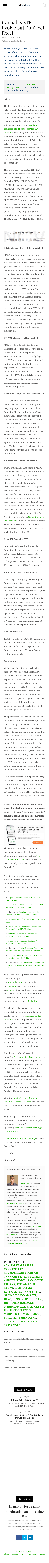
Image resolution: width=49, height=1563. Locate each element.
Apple (22, 982)
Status (42, 1554)
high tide (35, 1299)
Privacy (23, 1554)
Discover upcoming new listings (20, 1138)
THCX (7, 1321)
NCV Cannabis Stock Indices (28, 1057)
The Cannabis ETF (25, 1321)
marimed (10, 1314)
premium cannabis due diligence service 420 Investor (21, 129)
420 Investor (25, 1184)
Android (12, 982)
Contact (15, 1554)
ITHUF (27, 1310)
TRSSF (8, 1325)
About (6, 1554)
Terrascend (27, 1317)
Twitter (11, 989)
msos (36, 1314)
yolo (16, 1325)
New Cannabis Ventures (15, 1204)
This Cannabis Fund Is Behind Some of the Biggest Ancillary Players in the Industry (25, 965)
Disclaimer (33, 1554)
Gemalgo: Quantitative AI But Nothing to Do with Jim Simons (24, 1416)
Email (25, 1243)
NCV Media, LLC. (25, 1552)
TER (15, 1317)
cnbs (18, 1287)
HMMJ (15, 1302)
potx (7, 1317)
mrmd (27, 1314)
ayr (12, 1284)
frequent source (12, 1235)
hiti (6, 1302)
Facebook (13, 986)
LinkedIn (32, 1001)
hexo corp (20, 1299)
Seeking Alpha (35, 1226)
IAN (6, 1310)
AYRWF (8, 1287)
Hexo (7, 1299)
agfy (27, 1276)
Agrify (37, 1276)
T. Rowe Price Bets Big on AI (24, 1400)
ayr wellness (26, 1284)
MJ (20, 1314)
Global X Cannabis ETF (20, 1295)
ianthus (16, 1310)
